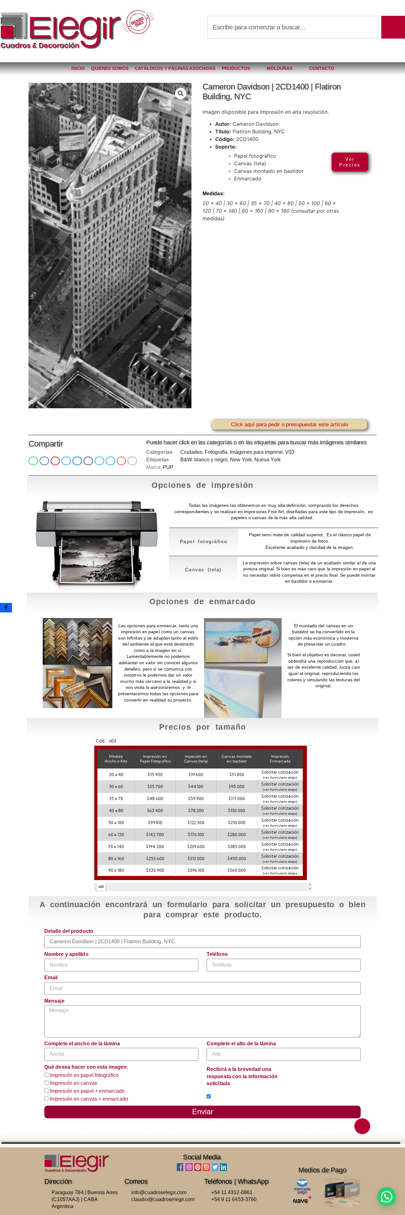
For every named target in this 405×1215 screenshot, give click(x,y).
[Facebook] (6, 607)
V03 (289, 452)
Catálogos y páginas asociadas (175, 68)
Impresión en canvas (73, 1083)
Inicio (78, 68)
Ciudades (191, 452)
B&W (186, 459)
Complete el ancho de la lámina (82, 1043)
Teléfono (217, 954)
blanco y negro (210, 459)
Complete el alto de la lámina (241, 1043)
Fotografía (216, 452)
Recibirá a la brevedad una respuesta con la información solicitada (242, 1076)
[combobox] (293, 27)
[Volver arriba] (362, 1126)
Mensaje (54, 1001)
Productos (236, 68)
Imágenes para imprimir (256, 452)
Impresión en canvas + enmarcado (89, 1099)
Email (51, 977)
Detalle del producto (68, 931)
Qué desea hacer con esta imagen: (86, 1067)
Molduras (279, 68)
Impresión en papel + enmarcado (87, 1091)
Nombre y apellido (66, 954)
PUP (168, 467)
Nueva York (267, 459)
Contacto (321, 68)
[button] (180, 93)
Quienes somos (109, 68)
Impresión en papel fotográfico (84, 1075)
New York (241, 459)
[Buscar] (393, 27)
